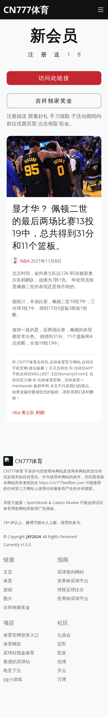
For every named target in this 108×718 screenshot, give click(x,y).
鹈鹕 (40, 412)
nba (16, 412)
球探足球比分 (70, 590)
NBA (25, 261)
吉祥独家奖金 (54, 100)
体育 (7, 581)
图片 (7, 598)
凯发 (61, 653)
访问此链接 (54, 78)
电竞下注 (12, 670)
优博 (61, 661)
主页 (7, 572)
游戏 (7, 590)
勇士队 (28, 412)
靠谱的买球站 (16, 661)
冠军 (61, 644)
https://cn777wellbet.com (61, 482)
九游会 (64, 635)
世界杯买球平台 (72, 581)
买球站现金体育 (18, 653)
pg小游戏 (12, 679)
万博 (61, 679)
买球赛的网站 (70, 572)
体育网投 (12, 644)
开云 (61, 670)
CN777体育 (26, 10)
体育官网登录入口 (21, 635)
